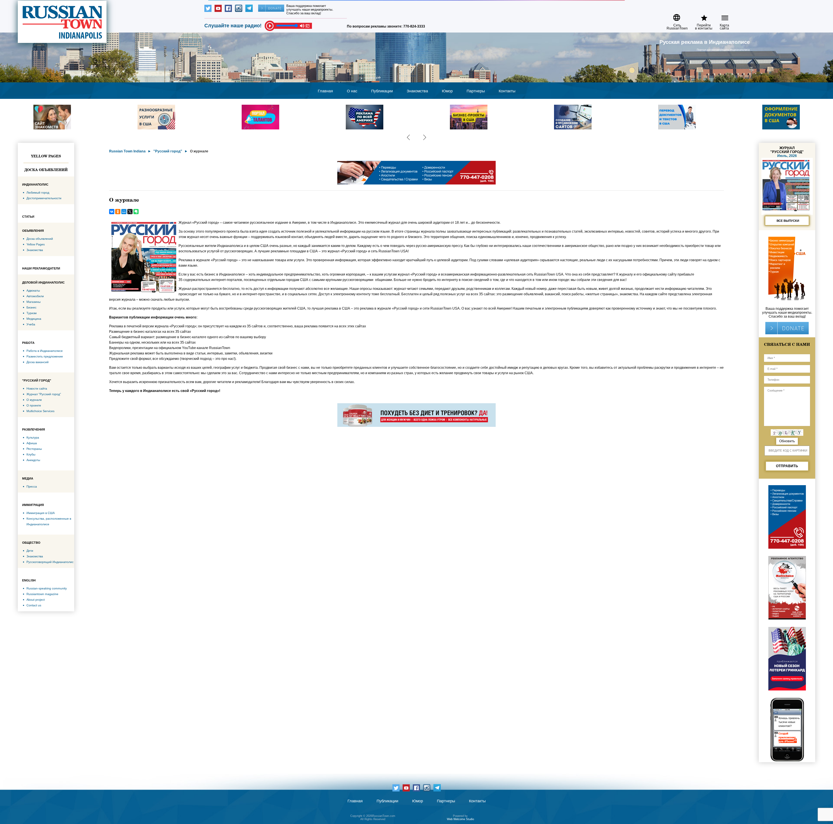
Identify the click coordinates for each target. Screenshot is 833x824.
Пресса (31, 486)
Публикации (382, 91)
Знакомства (417, 91)
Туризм (31, 313)
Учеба (30, 324)
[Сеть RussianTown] (674, 16)
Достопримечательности (43, 198)
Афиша (31, 443)
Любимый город (37, 192)
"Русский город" (167, 151)
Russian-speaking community (46, 588)
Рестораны (34, 448)
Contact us (33, 605)
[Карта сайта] (721, 16)
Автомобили (35, 296)
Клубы (30, 454)
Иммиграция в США (40, 513)
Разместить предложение (44, 356)
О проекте (33, 405)
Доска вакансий (37, 362)
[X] (130, 211)
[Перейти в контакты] (701, 16)
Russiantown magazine (42, 594)
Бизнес (31, 307)
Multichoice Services (40, 411)
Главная (325, 91)
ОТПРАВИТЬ (787, 466)
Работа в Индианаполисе (44, 350)
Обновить (787, 441)
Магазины (33, 301)
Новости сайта (36, 388)
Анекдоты (33, 460)
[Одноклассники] (117, 211)
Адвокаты (33, 290)
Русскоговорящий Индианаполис (50, 562)
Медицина (33, 318)
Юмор (447, 91)
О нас (352, 91)
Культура (32, 437)
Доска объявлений (46, 169)
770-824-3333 (414, 26)
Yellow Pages (46, 156)
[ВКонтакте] (111, 211)
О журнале (34, 399)
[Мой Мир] (123, 211)
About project (35, 599)
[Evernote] (136, 211)
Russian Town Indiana (127, 151)
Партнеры (476, 91)
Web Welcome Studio (460, 819)
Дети (29, 550)
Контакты (507, 91)
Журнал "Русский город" (43, 394)
